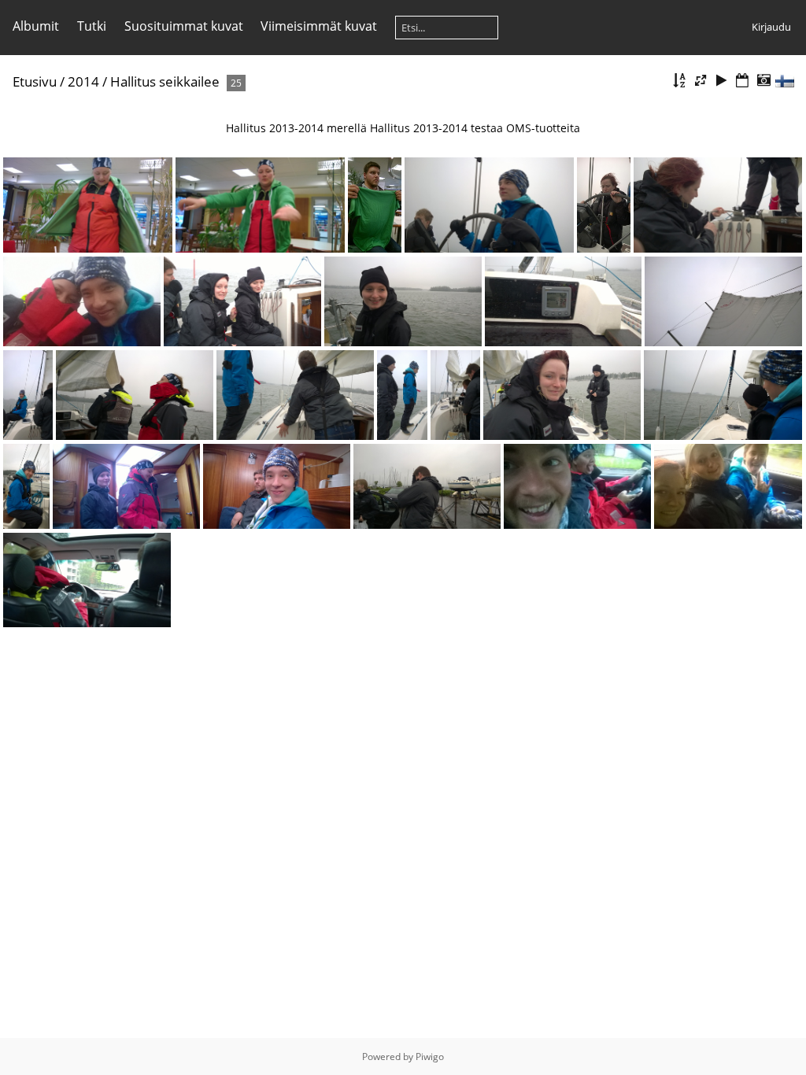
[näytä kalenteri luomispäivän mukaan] (763, 81)
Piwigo (430, 1056)
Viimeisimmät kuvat (319, 26)
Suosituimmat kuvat (183, 26)
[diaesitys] (721, 81)
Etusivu (35, 81)
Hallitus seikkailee (165, 81)
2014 (83, 81)
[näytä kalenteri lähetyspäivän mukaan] (742, 81)
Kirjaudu (771, 27)
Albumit (36, 26)
